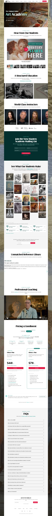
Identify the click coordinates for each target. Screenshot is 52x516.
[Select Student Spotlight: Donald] (42, 66)
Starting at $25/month (10, 17)
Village (37, 1)
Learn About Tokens (43, 396)
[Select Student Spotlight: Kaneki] (23, 66)
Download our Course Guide (25, 80)
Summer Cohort (26, 336)
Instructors (17, 1)
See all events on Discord (9, 233)
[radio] (23, 331)
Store (27, 508)
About (15, 508)
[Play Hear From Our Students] (26, 49)
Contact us (27, 402)
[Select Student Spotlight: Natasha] (29, 66)
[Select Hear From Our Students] (10, 66)
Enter (40, 1)
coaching (16, 292)
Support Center (32, 416)
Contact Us (19, 508)
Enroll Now (44, 1)
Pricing (33, 1)
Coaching (29, 1)
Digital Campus (30, 168)
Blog (23, 508)
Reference (25, 1)
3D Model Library (8, 260)
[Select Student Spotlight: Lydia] (16, 66)
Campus (21, 1)
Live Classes (35, 508)
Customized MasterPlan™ (12, 382)
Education (13, 1)
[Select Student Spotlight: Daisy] (36, 66)
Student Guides (25, 416)
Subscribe (35, 502)
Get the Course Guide (26, 153)
